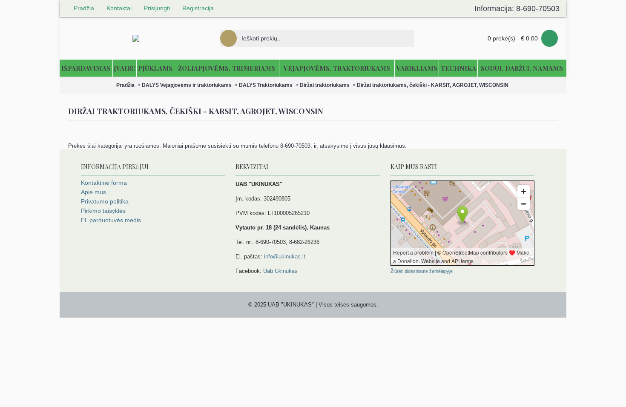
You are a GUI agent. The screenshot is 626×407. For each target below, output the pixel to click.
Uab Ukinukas (280, 271)
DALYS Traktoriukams (266, 85)
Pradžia (125, 85)
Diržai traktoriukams (325, 85)
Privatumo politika (105, 201)
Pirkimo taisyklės (103, 210)
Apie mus (93, 192)
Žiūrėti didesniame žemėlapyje (422, 271)
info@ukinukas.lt (284, 256)
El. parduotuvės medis (111, 220)
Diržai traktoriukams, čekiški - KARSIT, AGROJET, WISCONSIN (432, 85)
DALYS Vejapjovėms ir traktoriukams (187, 85)
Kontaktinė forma (104, 182)
